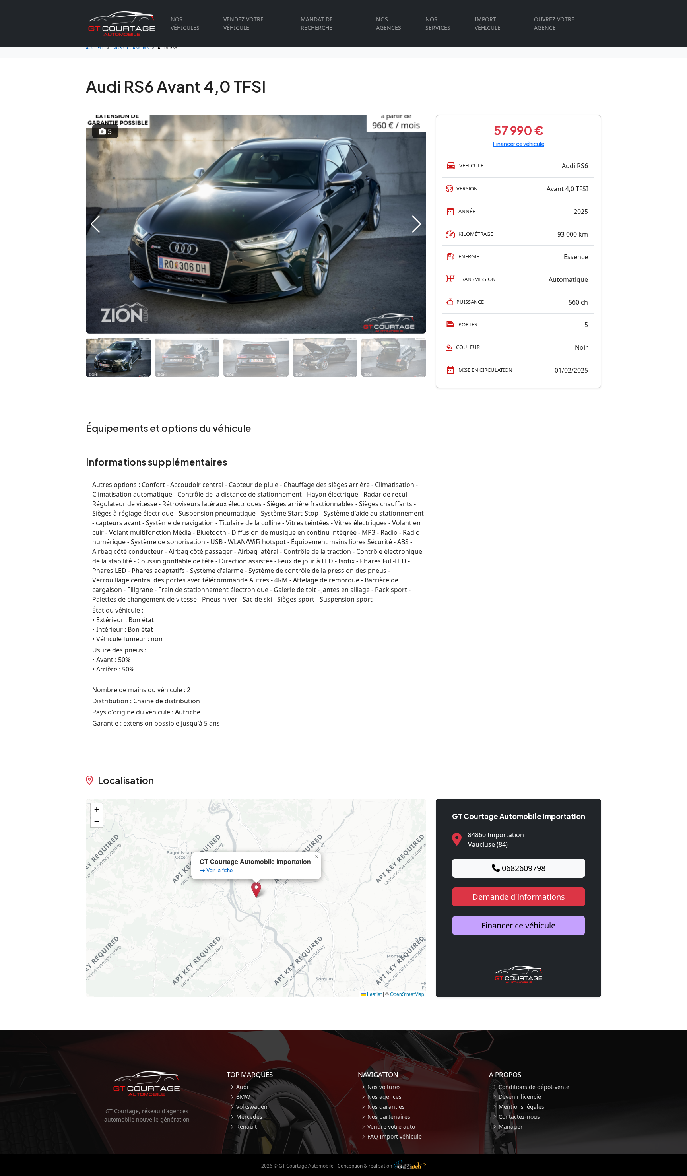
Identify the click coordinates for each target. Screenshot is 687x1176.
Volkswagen (252, 1106)
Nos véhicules (185, 23)
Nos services (437, 23)
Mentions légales (521, 1106)
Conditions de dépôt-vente (534, 1087)
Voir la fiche (219, 870)
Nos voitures (384, 1087)
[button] (95, 224)
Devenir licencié (520, 1096)
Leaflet (374, 993)
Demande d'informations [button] (518, 896)
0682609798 (522, 868)
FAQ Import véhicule (394, 1136)
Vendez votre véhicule (243, 23)
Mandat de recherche (317, 23)
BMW (243, 1096)
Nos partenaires (388, 1116)
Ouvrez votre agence (554, 23)
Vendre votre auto (391, 1126)
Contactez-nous (519, 1116)
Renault (246, 1126)
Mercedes (249, 1116)
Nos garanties (386, 1106)
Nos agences (388, 23)
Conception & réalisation (365, 1165)
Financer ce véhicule (518, 143)
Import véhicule (488, 23)
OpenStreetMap (407, 993)
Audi (242, 1087)
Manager (511, 1126)
